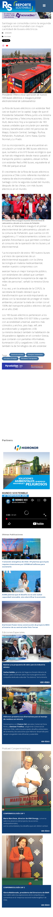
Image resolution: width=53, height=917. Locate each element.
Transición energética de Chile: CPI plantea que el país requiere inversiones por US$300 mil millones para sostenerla (25, 564)
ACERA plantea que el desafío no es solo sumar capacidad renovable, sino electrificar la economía (23, 595)
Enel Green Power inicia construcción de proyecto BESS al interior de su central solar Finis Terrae (26, 626)
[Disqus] (26, 403)
